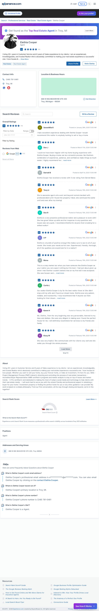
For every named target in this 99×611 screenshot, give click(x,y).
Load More (65, 349)
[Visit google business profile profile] (4, 87)
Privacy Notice (73, 609)
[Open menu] (94, 3)
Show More (24, 59)
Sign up (82, 4)
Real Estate (31, 20)
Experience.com (18, 609)
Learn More (89, 31)
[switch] (31, 131)
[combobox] (37, 114)
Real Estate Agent (44, 20)
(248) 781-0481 (12, 79)
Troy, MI (9, 84)
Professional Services (16, 20)
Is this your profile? (86, 13)
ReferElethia (90, 64)
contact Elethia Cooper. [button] (47, 480)
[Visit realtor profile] (8, 87)
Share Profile (73, 64)
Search (4, 20)
